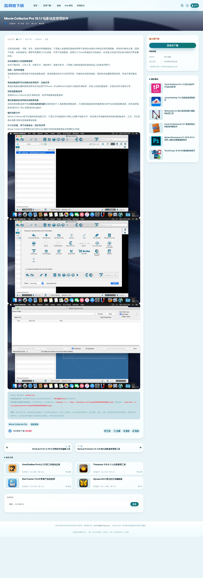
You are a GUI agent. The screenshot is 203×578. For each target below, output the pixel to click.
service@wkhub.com (101, 525)
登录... (12, 504)
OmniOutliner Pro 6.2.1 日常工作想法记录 (41, 464)
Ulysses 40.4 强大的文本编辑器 (107, 479)
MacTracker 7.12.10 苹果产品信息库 (38, 479)
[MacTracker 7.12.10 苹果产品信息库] (12, 483)
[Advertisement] (101, 557)
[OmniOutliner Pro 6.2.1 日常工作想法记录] (12, 468)
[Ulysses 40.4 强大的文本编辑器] (83, 483)
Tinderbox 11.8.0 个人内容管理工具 (109, 464)
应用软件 (12, 24)
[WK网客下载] (5, 23)
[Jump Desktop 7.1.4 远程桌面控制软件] (156, 101)
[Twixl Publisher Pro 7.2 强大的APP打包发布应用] (156, 88)
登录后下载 (172, 45)
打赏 (108, 431)
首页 (20, 39)
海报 (127, 431)
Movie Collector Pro (18, 424)
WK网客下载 (22, 431)
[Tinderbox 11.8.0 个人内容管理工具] (83, 468)
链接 (137, 431)
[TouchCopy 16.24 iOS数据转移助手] (156, 154)
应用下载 (28, 39)
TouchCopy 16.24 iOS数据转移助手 (179, 150)
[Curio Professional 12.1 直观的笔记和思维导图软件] (156, 128)
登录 (196, 5)
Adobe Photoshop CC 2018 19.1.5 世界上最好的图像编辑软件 (179, 138)
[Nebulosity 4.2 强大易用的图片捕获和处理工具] (156, 115)
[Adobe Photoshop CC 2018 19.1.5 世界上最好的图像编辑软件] (156, 141)
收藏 (118, 431)
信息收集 (34, 424)
